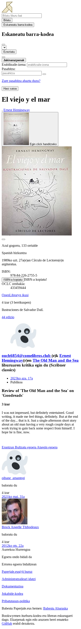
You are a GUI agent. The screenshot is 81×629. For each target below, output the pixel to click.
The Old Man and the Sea (56, 360)
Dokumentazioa (12, 586)
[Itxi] (3, 44)
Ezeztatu (9, 51)
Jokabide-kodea (12, 593)
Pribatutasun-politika (16, 601)
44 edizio (8, 317)
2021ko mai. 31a (13, 496)
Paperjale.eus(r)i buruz (17, 571)
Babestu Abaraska (55, 608)
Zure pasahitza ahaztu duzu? (21, 81)
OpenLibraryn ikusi (15, 295)
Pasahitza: (8, 69)
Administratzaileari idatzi (19, 579)
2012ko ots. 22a (13, 545)
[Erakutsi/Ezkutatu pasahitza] (44, 74)
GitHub (7, 623)
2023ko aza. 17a (21, 378)
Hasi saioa (10, 88)
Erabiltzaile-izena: (14, 64)
